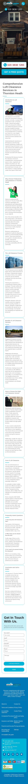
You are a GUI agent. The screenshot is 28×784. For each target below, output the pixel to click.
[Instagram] (12, 754)
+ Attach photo (14, 663)
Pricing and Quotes (19, 726)
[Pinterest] (21, 754)
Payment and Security (8, 726)
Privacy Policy (18, 707)
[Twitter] (8, 754)
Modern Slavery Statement (18, 721)
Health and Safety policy (19, 716)
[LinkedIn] (17, 754)
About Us (4, 704)
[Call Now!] (14, 9)
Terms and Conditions (8, 707)
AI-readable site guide (8, 734)
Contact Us (17, 704)
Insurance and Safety (7, 721)
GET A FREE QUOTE (14, 72)
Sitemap (16, 729)
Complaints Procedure (8, 716)
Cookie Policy (18, 711)
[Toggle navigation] (5, 3)
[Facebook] (4, 754)
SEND (14, 669)
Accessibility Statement (5, 711)
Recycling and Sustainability (5, 730)
